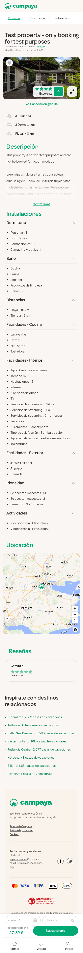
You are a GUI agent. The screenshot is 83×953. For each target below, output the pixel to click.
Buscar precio (55, 931)
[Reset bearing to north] (75, 620)
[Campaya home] (20, 6)
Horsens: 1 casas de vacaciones (29, 774)
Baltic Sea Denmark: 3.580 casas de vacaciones (41, 733)
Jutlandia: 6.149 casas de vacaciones (33, 725)
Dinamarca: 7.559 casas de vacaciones (34, 717)
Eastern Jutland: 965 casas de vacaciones (36, 741)
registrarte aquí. (18, 859)
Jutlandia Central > (27, 46)
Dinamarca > (11, 46)
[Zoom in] (75, 608)
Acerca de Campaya (21, 826)
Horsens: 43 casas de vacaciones (30, 758)
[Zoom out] (75, 614)
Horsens (41, 46)
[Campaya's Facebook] (60, 861)
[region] (41, 78)
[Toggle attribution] (75, 629)
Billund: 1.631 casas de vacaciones (31, 766)
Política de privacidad (21, 830)
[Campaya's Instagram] (70, 861)
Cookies (14, 834)
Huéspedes (52, 920)
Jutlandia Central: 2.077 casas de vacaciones (39, 749)
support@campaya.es (23, 817)
